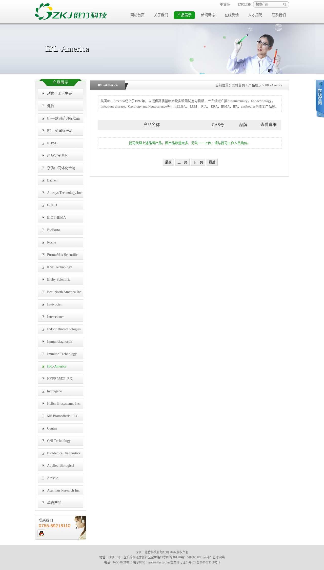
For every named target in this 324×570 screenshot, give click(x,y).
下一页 (198, 162)
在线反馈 (232, 15)
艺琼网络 (219, 557)
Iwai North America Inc (64, 292)
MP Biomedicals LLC (62, 416)
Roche (51, 242)
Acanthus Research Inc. (63, 490)
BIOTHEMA (56, 217)
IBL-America (56, 366)
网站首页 (137, 15)
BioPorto (53, 230)
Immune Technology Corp (62, 355)
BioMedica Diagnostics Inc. (63, 454)
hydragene (54, 391)
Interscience (55, 317)
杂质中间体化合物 (61, 168)
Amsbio (52, 478)
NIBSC (52, 143)
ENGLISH (244, 4)
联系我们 (279, 15)
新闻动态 (208, 15)
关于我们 (161, 15)
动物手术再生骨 (59, 93)
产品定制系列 (57, 155)
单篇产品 (54, 503)
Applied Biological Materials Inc (60, 467)
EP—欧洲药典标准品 (63, 118)
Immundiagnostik (59, 341)
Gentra (52, 428)
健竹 (50, 106)
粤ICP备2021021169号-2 (204, 562)
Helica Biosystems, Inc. (64, 403)
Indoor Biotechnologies (63, 329)
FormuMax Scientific (62, 255)
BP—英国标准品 (60, 131)
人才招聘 (255, 15)
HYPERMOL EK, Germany (60, 380)
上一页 (182, 162)
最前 (168, 162)
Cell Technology (59, 441)
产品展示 (184, 15)
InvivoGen (54, 304)
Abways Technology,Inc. (65, 193)
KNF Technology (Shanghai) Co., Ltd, (62, 268)
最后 (212, 162)
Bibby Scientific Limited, (58, 281)
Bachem (52, 180)
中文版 (225, 4)
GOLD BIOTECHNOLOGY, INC (62, 206)
